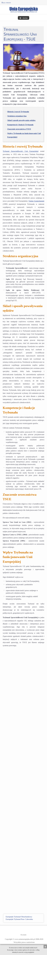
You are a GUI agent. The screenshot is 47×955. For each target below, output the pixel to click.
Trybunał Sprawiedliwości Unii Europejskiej (20, 151)
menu (25, 18)
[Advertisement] (23, 744)
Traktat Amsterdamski (36, 201)
